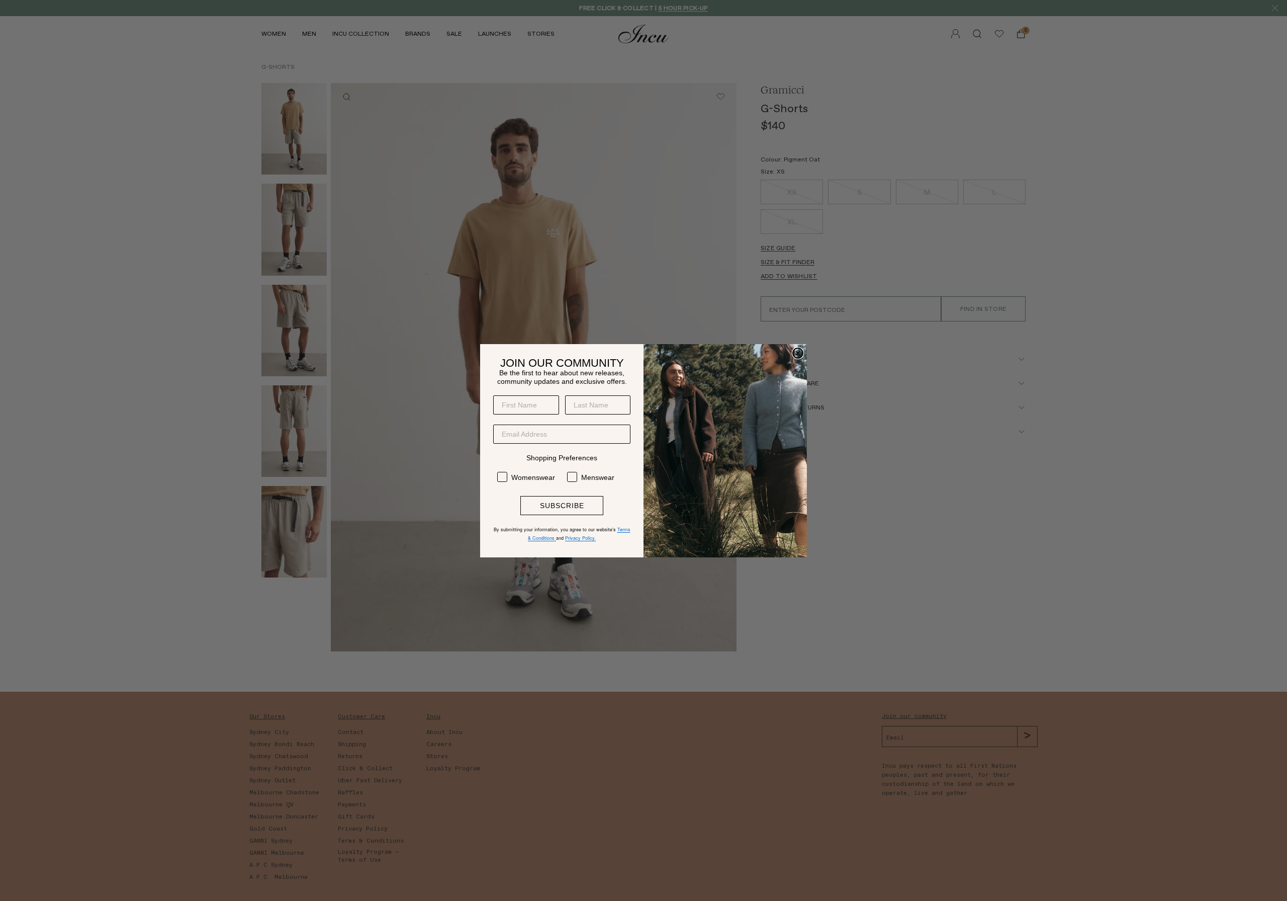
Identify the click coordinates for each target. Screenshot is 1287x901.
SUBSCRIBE (562, 506)
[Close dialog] (798, 353)
